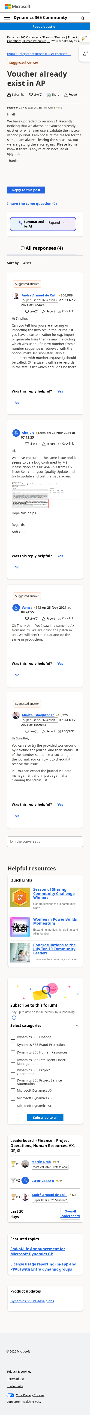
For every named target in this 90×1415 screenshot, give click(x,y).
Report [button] (73, 95)
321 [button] (74, 1194)
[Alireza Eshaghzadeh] (16, 715)
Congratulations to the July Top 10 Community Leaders (54, 949)
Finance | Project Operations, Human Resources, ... (42, 39)
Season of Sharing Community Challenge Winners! (54, 894)
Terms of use (15, 1379)
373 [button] (57, 1161)
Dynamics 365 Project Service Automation (39, 1082)
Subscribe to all (45, 1117)
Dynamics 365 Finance (34, 1037)
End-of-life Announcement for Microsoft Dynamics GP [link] (37, 1251)
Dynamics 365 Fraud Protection (41, 1045)
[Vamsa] (16, 607)
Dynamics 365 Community (40, 17)
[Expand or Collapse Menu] (6, 17)
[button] (82, 18)
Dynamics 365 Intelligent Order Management (41, 1061)
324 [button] (60, 1180)
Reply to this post (26, 190)
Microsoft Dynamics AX (34, 1091)
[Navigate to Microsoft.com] (17, 6)
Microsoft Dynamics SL (34, 1106)
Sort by (13, 263)
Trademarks (15, 1386)
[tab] (41, 250)
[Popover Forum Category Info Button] (14, 1018)
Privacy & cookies (19, 1371)
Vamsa (51, 107)
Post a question (45, 26)
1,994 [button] (41, 432)
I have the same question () (32, 203)
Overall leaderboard (70, 1213)
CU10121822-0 (43, 1180)
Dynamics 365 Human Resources (42, 1052)
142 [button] (60, 107)
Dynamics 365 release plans (32, 1301)
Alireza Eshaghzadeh (38, 715)
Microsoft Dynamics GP (34, 1098)
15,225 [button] (63, 715)
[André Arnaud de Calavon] (16, 295)
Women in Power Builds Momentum (55, 921)
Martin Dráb (41, 1161)
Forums (48, 37)
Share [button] (55, 95)
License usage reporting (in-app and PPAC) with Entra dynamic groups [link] (43, 1267)
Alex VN (28, 432)
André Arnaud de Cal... (39, 295)
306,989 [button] (67, 295)
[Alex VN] (16, 433)
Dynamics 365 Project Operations (33, 1071)
